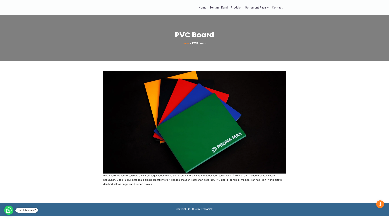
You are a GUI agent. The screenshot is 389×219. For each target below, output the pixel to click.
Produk (235, 7)
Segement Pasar (256, 7)
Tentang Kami (219, 7)
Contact (277, 7)
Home (202, 7)
